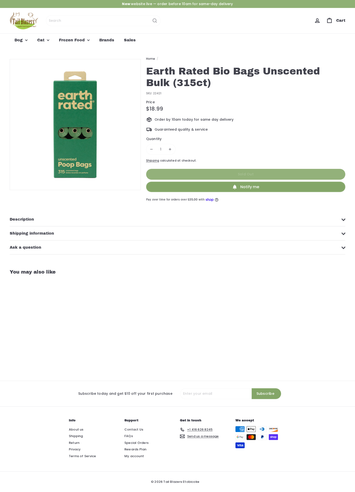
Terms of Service (82, 456)
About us (76, 429)
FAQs (128, 436)
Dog (19, 40)
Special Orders (136, 442)
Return (74, 442)
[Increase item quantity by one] (170, 149)
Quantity (154, 138)
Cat (41, 40)
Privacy (75, 449)
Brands (106, 40)
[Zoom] (75, 124)
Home (150, 59)
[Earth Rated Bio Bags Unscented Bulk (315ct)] (36, 324)
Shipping (152, 161)
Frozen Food (72, 40)
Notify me (249, 187)
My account (134, 456)
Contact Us (133, 429)
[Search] (155, 20)
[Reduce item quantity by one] (151, 149)
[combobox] (103, 20)
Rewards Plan (135, 449)
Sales (130, 40)
